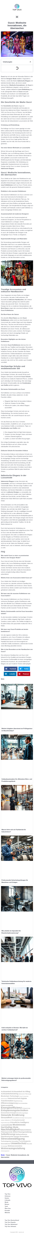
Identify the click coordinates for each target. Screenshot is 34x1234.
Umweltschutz (19, 1143)
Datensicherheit (14, 1098)
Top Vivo (7, 1194)
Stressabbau (24, 1136)
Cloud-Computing (23, 1096)
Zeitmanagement (5, 1150)
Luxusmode (6, 1125)
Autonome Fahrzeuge (25, 1094)
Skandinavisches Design (10, 1136)
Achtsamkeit (6, 1091)
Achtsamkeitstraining (9, 1094)
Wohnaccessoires (15, 1146)
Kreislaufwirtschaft (18, 1120)
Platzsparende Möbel (9, 1132)
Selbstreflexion (21, 1134)
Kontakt (7, 1210)
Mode (3, 1155)
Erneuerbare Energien (9, 1113)
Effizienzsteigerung (9, 1103)
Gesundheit (6, 1117)
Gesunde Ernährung (12, 1115)
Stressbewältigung (13, 1138)
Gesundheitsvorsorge (18, 1117)
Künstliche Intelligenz (19, 1122)
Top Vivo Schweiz (10, 1226)
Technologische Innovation (10, 1141)
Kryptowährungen (5, 1122)
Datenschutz (4, 1098)
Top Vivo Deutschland (12, 1220)
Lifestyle (7, 1200)
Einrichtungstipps (22, 1103)
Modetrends (19, 1125)
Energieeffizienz (11, 1107)
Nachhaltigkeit (10, 1129)
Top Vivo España (10, 1222)
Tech (6, 1206)
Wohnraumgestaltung (13, 1148)
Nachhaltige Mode (9, 1127)
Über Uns (8, 1208)
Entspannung (26, 1108)
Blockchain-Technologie (10, 1096)
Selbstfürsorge (8, 1134)
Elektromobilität (7, 1105)
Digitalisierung (18, 1101)
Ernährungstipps (22, 1113)
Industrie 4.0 (8, 1120)
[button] (17, 16)
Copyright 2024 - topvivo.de (17, 1232)
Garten (7, 1198)
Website (7, 1212)
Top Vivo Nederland (11, 1224)
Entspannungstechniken (14, 1110)
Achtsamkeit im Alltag (20, 1091)
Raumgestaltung (25, 1132)
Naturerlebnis (25, 1130)
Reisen (7, 1204)
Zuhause (7, 1196)
